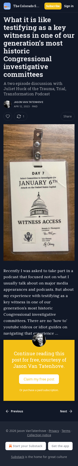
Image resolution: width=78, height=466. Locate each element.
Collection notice (39, 435)
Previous (17, 411)
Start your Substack (27, 446)
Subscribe (53, 6)
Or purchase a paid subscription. (39, 390)
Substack (17, 457)
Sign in (69, 6)
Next (63, 411)
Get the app (60, 446)
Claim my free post (39, 379)
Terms (66, 431)
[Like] (7, 116)
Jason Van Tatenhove (28, 102)
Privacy (54, 431)
